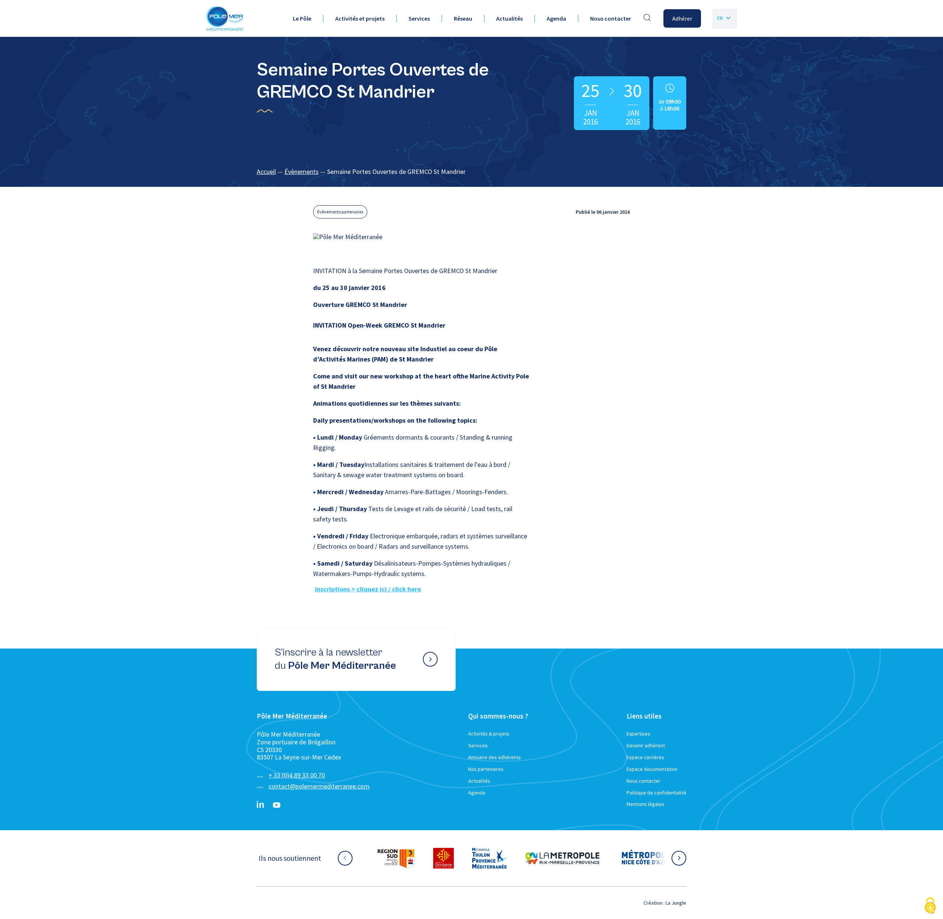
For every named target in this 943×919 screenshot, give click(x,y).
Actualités (509, 18)
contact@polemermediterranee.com (319, 786)
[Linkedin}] (260, 805)
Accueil (266, 171)
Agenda (556, 18)
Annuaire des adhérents (494, 757)
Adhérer (682, 18)
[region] (471, 172)
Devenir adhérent (646, 745)
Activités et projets (360, 18)
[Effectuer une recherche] (647, 18)
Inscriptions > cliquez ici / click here (368, 589)
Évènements (301, 171)
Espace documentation (652, 769)
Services (419, 18)
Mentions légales (645, 804)
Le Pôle (302, 18)
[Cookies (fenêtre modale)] (930, 906)
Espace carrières (645, 757)
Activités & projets (488, 733)
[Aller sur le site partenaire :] (396, 858)
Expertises (638, 733)
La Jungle (676, 902)
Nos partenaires (486, 769)
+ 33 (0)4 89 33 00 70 (297, 775)
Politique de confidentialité (656, 792)
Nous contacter (610, 18)
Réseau (463, 18)
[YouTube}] (276, 805)
